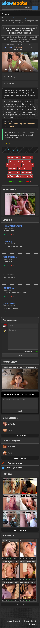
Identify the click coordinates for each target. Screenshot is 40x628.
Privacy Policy (32, 624)
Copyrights (19, 621)
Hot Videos (7, 473)
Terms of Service (31, 621)
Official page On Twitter (14, 468)
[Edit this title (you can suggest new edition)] (33, 28)
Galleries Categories (11, 440)
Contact (9, 621)
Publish (20, 355)
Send (20, 411)
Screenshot (21, 49)
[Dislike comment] (11, 234)
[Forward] (37, 204)
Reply (35, 225)
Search (35, 8)
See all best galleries (20, 605)
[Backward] (2, 204)
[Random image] (18, 549)
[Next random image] (36, 377)
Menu (7, 13)
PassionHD (13, 150)
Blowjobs (12, 44)
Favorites (10, 47)
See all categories (20, 435)
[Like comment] (5, 234)
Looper (20, 47)
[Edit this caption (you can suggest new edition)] (37, 37)
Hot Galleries (8, 535)
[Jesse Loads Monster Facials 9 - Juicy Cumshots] (20, 377)
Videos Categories (10, 417)
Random (30, 47)
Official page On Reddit (14, 463)
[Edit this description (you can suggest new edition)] (35, 90)
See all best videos (20, 530)
